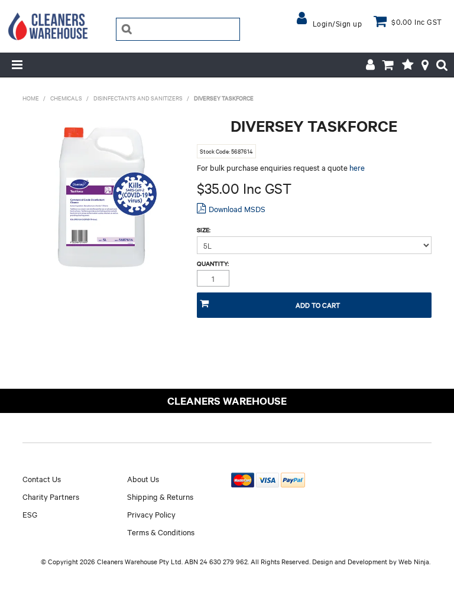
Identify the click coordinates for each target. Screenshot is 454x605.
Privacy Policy (151, 514)
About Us (143, 478)
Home (30, 97)
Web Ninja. (414, 561)
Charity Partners (50, 496)
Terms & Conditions (160, 531)
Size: (203, 229)
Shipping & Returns (160, 496)
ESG (29, 514)
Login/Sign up (337, 23)
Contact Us (41, 478)
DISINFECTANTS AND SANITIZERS (138, 97)
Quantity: (213, 263)
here (357, 167)
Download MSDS (237, 208)
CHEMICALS (66, 97)
